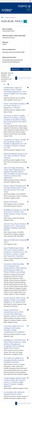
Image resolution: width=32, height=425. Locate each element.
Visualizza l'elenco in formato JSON (13, 52)
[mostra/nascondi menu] (30, 1)
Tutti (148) (26, 69)
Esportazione (16, 69)
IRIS (2, 17)
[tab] (4, 84)
